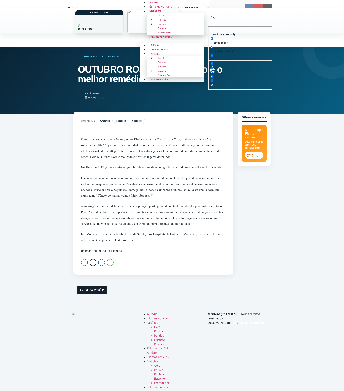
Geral (161, 15)
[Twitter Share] (93, 262)
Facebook (121, 121)
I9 (234, 322)
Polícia (162, 19)
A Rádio (155, 45)
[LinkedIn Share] (101, 262)
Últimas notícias (160, 49)
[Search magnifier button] (213, 18)
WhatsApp (105, 121)
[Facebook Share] (84, 262)
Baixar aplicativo (252, 155)
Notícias (155, 11)
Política (162, 24)
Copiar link (137, 121)
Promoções (164, 75)
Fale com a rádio (161, 37)
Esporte (162, 28)
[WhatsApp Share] (110, 262)
